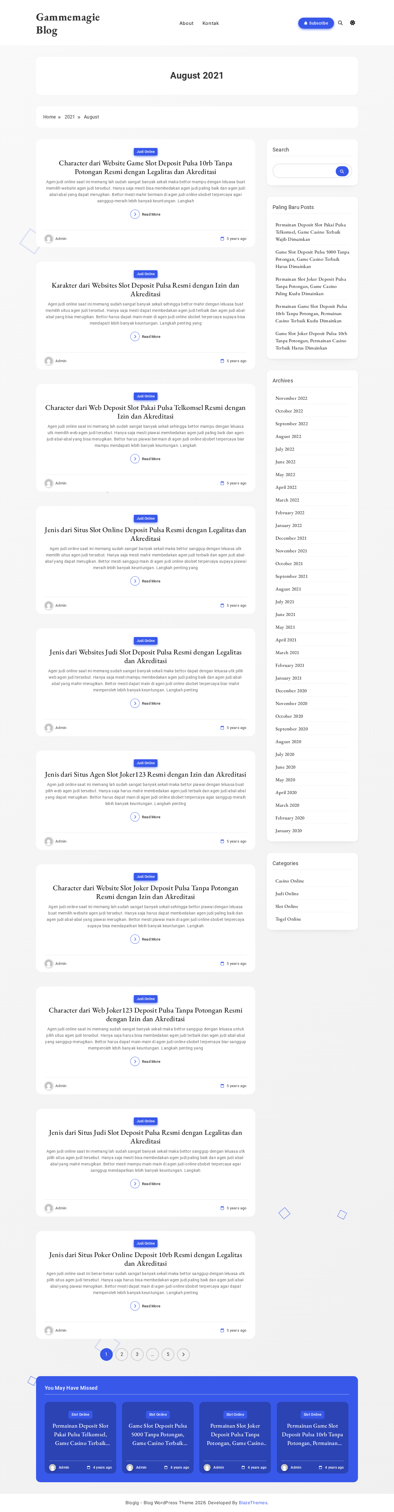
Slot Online (286, 906)
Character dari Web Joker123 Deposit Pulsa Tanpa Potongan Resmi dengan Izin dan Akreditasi (146, 1014)
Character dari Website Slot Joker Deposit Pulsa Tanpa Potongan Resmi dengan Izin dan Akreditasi (146, 892)
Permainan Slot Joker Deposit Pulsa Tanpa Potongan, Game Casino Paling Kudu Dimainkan (310, 286)
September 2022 (291, 423)
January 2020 (288, 830)
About (186, 23)
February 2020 (290, 818)
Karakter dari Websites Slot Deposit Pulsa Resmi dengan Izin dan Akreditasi (146, 289)
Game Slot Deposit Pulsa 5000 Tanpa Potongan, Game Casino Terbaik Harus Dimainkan (312, 259)
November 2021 (291, 550)
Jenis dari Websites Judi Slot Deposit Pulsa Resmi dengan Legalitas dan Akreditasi (145, 656)
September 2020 (291, 729)
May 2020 (285, 779)
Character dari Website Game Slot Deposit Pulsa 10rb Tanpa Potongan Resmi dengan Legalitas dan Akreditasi (145, 167)
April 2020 (286, 792)
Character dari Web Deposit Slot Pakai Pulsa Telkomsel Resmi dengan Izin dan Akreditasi (145, 412)
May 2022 (285, 474)
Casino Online (289, 881)
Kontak (210, 23)
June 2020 (285, 767)
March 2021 (287, 652)
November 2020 (291, 703)
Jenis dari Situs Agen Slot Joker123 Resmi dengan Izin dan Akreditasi (145, 774)
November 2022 (291, 398)
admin (61, 238)
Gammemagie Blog (68, 23)
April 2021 (286, 639)
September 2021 (291, 576)
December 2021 (291, 538)
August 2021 (288, 589)
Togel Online (288, 919)
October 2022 (289, 411)
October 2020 (289, 716)
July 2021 (284, 601)
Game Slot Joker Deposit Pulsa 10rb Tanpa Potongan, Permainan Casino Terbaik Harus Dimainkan (311, 340)
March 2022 (287, 500)
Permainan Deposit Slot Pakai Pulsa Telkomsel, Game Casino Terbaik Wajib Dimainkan (310, 231)
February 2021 (290, 665)
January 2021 (288, 678)
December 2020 (291, 690)
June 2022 (285, 461)
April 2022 (286, 487)
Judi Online (146, 152)
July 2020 (284, 754)
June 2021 (285, 614)
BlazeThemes (253, 1502)
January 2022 (288, 525)
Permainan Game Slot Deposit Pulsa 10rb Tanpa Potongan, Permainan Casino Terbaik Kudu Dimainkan (311, 313)
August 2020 (288, 741)
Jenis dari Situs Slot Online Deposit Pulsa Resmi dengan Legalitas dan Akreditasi (145, 534)
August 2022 (288, 436)
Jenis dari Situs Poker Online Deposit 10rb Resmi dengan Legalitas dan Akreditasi (145, 1259)
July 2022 (284, 449)
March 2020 (287, 805)
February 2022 (290, 512)
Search (281, 150)
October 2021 (289, 563)
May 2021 (285, 627)
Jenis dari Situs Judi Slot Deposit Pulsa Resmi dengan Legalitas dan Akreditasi (145, 1136)
